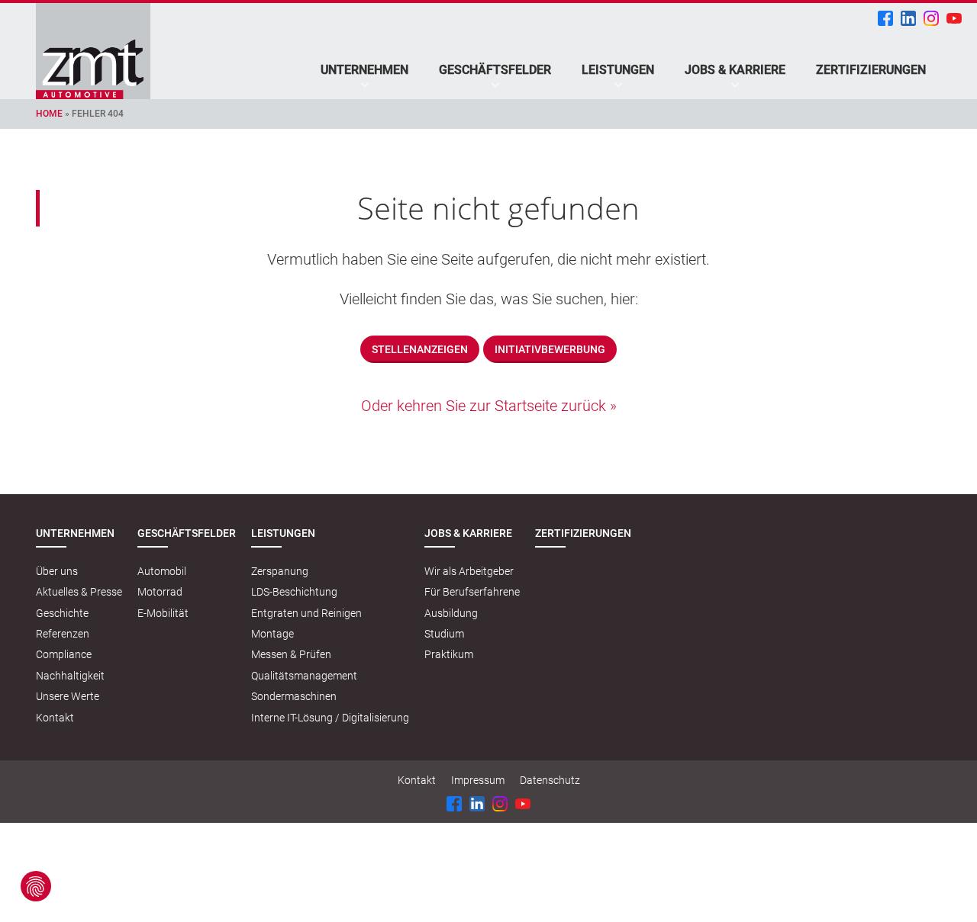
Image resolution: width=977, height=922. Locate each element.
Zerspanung (279, 571)
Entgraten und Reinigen (306, 613)
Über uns (57, 571)
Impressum (478, 780)
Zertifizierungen (871, 70)
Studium (444, 634)
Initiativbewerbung (550, 349)
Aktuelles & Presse (79, 592)
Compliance (64, 654)
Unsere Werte (67, 696)
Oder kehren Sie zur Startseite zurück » (489, 406)
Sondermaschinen (294, 696)
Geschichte (62, 613)
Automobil (161, 571)
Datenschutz (550, 780)
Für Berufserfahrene (472, 592)
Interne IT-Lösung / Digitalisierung (330, 718)
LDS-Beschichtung (294, 592)
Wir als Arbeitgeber (469, 571)
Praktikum (448, 654)
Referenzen (62, 634)
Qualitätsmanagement (304, 676)
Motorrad (159, 592)
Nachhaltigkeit (70, 676)
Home (49, 113)
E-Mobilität (163, 613)
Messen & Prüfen (291, 654)
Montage (272, 634)
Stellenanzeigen (420, 349)
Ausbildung (451, 613)
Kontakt (55, 718)
